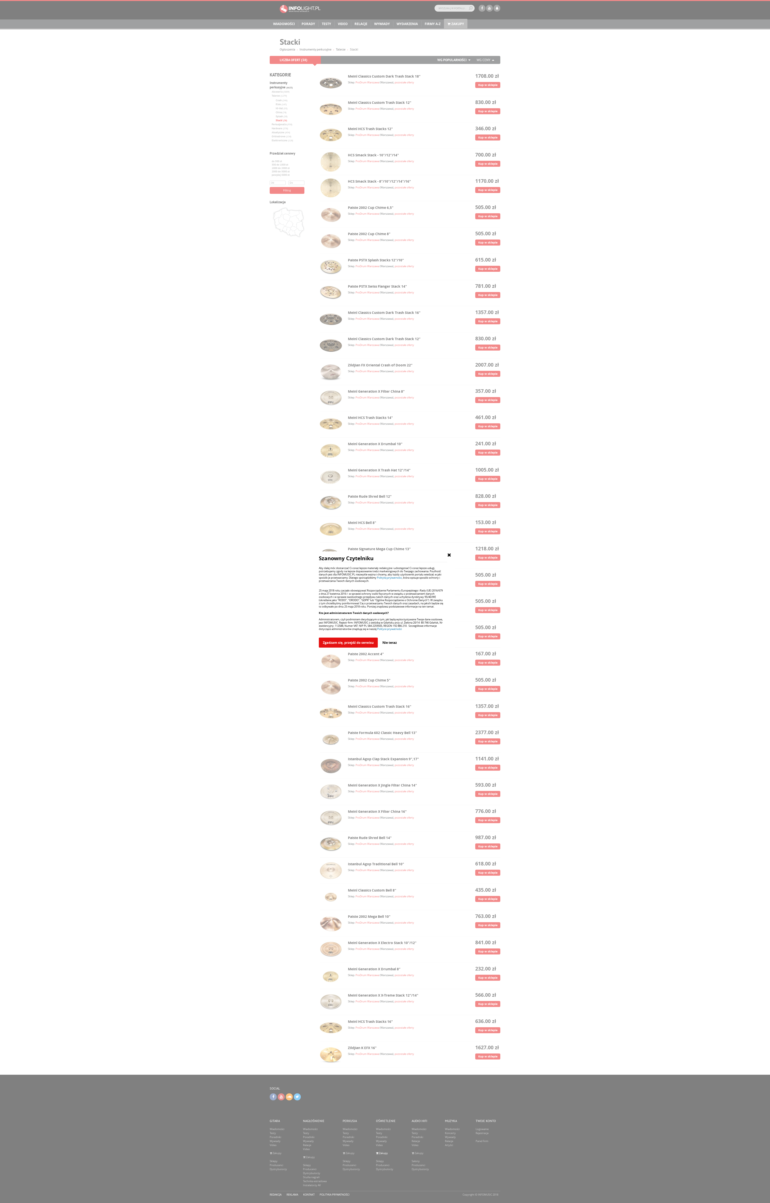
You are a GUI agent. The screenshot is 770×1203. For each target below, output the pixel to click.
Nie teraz (389, 642)
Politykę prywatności (389, 577)
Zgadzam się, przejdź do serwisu (348, 642)
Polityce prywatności (389, 629)
